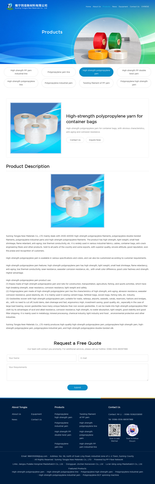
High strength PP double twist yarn (134, 72)
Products (106, 7)
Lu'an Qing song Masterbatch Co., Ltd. (124, 464)
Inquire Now (95, 140)
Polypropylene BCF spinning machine (101, 475)
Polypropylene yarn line (59, 72)
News (114, 7)
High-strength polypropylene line (62, 472)
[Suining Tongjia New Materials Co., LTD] (26, 6)
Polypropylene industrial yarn (59, 83)
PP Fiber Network (114, 459)
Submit (77, 387)
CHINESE (145, 7)
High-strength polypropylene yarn (28, 472)
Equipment (123, 7)
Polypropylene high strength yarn (134, 83)
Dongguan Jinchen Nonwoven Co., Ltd (84, 464)
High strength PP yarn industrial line (21, 72)
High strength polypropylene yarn (96, 72)
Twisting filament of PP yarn (96, 83)
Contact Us (134, 7)
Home (88, 7)
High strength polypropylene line (21, 83)
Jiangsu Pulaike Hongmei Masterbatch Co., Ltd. (41, 464)
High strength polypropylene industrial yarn (59, 475)
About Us (97, 7)
